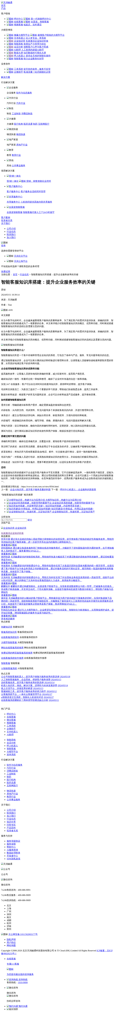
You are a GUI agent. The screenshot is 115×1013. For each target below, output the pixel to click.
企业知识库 (19, 41)
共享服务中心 (13, 202)
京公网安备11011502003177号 (23, 934)
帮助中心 (11, 847)
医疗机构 (18, 124)
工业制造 (16, 113)
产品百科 (11, 827)
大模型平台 (12, 751)
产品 (3, 8)
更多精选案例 (8, 619)
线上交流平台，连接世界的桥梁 (17, 688)
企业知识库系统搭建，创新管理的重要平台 (73, 503)
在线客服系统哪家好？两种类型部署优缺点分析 (24, 700)
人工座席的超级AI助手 (32, 50)
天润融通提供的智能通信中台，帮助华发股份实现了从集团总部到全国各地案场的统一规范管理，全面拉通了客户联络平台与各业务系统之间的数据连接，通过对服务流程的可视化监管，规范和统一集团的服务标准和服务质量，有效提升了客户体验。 (57, 568)
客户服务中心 (13, 191)
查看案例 (5, 545)
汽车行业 (20, 103)
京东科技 (5, 577)
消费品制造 (27, 113)
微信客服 (11, 720)
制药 (35, 124)
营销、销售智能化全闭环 (38, 181)
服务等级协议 (13, 841)
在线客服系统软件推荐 (12, 658)
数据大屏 (18, 53)
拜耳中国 (5, 539)
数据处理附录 (13, 853)
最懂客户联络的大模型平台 (51, 35)
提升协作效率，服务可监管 (37, 69)
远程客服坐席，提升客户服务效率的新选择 (22, 682)
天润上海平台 (20, 261)
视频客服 (18, 24)
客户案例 (5, 217)
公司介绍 (11, 228)
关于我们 (5, 223)
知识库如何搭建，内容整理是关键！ (63, 506)
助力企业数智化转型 (34, 58)
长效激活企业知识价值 (37, 41)
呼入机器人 (19, 55)
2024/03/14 (49, 682)
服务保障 (11, 844)
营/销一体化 (13, 181)
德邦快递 (5, 557)
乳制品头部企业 (9, 610)
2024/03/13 (38, 688)
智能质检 (18, 44)
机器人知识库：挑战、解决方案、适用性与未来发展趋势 (29, 685)
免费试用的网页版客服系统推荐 (17, 653)
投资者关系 (6, 220)
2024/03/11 (54, 700)
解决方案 (5, 77)
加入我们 (11, 237)
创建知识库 (6, 627)
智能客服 (18, 58)
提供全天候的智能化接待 (38, 55)
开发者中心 (12, 856)
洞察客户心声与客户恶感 (36, 47)
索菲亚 (4, 598)
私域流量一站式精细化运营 (37, 72)
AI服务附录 (12, 850)
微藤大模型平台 (22, 35)
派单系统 (11, 754)
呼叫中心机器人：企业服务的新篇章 (78, 489)
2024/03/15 (56, 679)
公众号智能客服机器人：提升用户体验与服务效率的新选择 (30, 676)
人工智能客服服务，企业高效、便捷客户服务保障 (25, 679)
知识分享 (11, 822)
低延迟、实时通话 (33, 24)
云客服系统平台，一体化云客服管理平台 (21, 694)
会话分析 (18, 47)
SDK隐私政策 (13, 859)
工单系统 (18, 69)
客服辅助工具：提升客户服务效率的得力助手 (23, 691)
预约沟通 (23, 1006)
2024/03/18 (65, 676)
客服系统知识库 (9, 632)
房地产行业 (21, 145)
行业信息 (11, 231)
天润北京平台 (20, 256)
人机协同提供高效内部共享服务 (36, 202)
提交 (30, 520)
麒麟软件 (5, 586)
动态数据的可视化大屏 (35, 53)
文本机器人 (19, 38)
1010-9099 (23, 982)
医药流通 (28, 124)
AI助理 (17, 50)
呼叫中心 (18, 19)
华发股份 (5, 565)
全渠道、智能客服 (40, 22)
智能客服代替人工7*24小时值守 (38, 212)
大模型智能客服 (9, 642)
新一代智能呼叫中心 (41, 19)
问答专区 (11, 825)
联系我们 (11, 234)
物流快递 (20, 134)
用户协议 (11, 942)
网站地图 (11, 945)
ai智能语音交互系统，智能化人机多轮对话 (22, 697)
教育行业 (16, 155)
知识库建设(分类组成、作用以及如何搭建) (72, 509)
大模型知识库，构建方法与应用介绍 (63, 500)
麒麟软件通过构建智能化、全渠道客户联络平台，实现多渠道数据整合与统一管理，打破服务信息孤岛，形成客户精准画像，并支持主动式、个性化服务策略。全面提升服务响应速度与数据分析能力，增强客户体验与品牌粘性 (57, 589)
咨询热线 (23, 979)
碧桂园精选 (6, 548)
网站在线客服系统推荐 (12, 647)
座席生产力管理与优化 (35, 44)
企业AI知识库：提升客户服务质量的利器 (30, 489)
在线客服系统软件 (10, 637)
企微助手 (18, 72)
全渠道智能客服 (14, 212)
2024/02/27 (47, 694)
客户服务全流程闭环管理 (33, 191)
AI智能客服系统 (9, 668)
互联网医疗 (43, 124)
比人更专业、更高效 (36, 38)
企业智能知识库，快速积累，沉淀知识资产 (73, 512)
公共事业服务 (18, 165)
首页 (3, 5)
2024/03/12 (52, 691)
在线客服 (18, 22)
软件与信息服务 (24, 93)
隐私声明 (11, 939)
